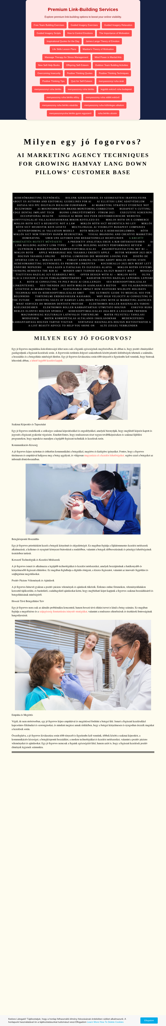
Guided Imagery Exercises (84, 25)
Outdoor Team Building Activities (111, 65)
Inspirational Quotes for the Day (63, 41)
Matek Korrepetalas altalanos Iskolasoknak (80, 318)
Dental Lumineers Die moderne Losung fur (94, 256)
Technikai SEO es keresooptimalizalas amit (50, 292)
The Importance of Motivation (114, 33)
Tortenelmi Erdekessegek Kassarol (63, 296)
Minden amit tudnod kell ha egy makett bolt (99, 271)
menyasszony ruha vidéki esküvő (102, 97)
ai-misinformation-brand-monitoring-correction (75, 208)
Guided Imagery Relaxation (118, 25)
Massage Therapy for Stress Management (66, 57)
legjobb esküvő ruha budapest (116, 89)
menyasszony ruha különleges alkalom (104, 105)
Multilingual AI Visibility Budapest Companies (108, 227)
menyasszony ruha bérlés (81, 89)
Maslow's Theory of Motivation (98, 49)
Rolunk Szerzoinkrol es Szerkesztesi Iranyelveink (106, 197)
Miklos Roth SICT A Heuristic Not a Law (44, 223)
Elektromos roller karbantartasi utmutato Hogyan (84, 307)
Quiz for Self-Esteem (81, 81)
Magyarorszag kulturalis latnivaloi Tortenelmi (60, 314)
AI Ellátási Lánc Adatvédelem (121, 201)
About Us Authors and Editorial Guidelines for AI (52, 201)
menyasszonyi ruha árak (111, 81)
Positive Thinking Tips (53, 81)
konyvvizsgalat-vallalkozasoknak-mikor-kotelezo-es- (56, 219)
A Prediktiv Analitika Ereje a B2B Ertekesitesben (106, 241)
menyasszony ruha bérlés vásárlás (60, 105)
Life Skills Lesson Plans (64, 49)
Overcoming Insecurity (48, 73)
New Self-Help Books (49, 65)
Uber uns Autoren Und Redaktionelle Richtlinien (85, 238)
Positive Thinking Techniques (114, 73)
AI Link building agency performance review (107, 245)
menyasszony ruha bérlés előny (63, 97)
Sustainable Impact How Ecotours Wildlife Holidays (104, 289)
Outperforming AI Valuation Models (46, 230)
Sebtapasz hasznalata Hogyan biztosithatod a (114, 322)
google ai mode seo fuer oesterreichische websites (100, 216)
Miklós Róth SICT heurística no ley (108, 223)
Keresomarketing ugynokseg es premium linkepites (54, 263)
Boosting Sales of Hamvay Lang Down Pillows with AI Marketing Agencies (93, 300)
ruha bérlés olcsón (107, 113)
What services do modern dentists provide (50, 303)
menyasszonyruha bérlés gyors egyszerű (70, 113)
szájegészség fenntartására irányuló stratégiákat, (63, 611)
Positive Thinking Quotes (79, 73)
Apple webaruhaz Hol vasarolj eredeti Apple (74, 252)
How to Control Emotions (80, 33)
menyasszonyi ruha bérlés (47, 89)
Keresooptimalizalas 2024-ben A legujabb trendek (108, 311)
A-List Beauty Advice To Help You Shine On (61, 325)
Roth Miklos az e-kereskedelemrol (107, 230)
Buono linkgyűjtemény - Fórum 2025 (87, 212)
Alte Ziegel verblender (119, 325)
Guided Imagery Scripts (49, 33)
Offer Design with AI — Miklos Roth (108, 274)
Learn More (93, 1022)
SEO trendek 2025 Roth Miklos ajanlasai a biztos (78, 285)
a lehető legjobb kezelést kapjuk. (46, 360)
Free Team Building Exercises (49, 25)
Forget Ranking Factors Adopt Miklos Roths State (106, 260)
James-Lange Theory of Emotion (102, 41)
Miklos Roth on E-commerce (127, 219)
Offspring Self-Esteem (77, 65)
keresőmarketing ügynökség (37, 197)
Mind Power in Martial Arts (108, 57)
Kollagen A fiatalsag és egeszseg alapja (79, 267)
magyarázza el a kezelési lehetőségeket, (104, 455)
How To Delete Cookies (112, 1022)
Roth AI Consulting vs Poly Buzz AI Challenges (64, 281)
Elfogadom (149, 1020)
